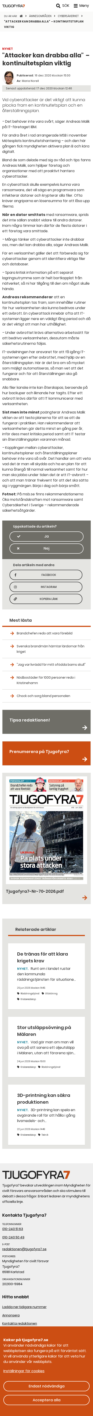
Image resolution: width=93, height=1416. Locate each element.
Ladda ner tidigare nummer (24, 1307)
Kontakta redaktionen (19, 1323)
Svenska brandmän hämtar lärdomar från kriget (50, 649)
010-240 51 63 (12, 1229)
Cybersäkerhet (68, 16)
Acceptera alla (46, 1400)
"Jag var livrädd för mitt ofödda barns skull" (51, 664)
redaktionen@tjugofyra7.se (24, 1249)
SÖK (65, 5)
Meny (84, 5)
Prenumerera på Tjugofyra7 (39, 751)
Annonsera (11, 1315)
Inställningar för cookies (23, 1371)
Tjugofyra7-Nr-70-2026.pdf (35, 891)
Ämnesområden (40, 16)
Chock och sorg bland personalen (43, 696)
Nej (46, 548)
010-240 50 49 (13, 1237)
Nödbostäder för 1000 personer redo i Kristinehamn (46, 680)
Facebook (55, 576)
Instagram (54, 588)
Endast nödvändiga (47, 1386)
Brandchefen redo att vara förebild (44, 633)
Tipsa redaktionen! (29, 720)
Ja (46, 536)
